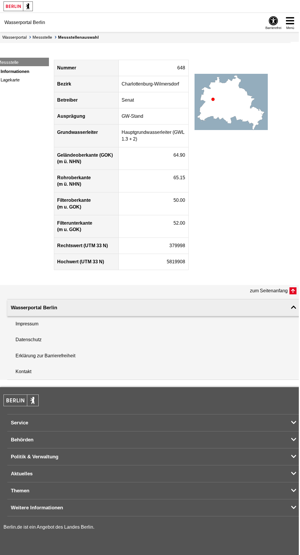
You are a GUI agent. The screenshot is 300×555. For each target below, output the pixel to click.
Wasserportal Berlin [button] (34, 307)
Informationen (15, 71)
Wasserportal (14, 37)
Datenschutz (29, 339)
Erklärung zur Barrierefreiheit (45, 355)
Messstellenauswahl (78, 37)
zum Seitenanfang (269, 290)
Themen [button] (20, 490)
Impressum (27, 323)
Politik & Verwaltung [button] (34, 457)
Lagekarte (10, 79)
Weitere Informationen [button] (37, 507)
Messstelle (42, 37)
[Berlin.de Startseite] (18, 6)
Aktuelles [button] (22, 474)
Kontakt (23, 371)
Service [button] (19, 423)
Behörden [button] (22, 440)
